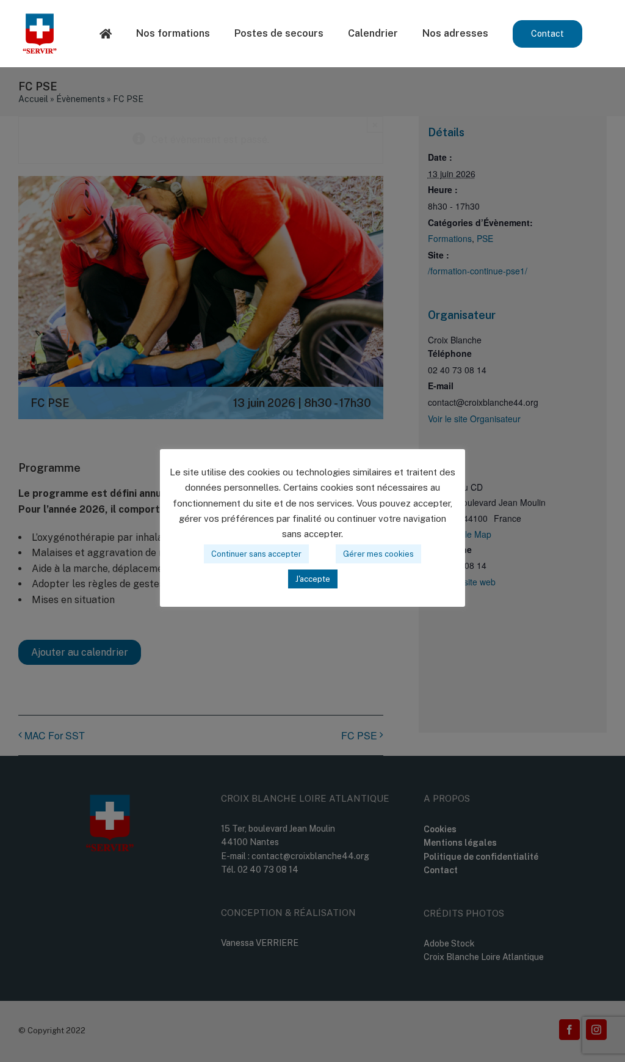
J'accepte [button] (312, 579)
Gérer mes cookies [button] (378, 553)
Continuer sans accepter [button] (256, 553)
